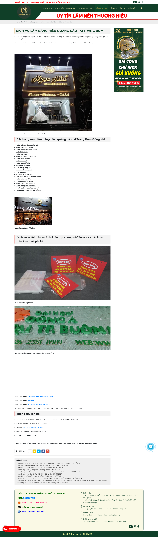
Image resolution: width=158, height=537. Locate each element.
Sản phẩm (71, 8)
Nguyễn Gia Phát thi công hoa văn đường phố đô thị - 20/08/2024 (42, 468)
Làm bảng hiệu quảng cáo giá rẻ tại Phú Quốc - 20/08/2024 (40, 476)
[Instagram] (135, 526)
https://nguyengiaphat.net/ (33, 427)
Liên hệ (131, 8)
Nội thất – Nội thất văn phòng (39, 404)
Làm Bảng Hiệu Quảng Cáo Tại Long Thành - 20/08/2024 (39, 470)
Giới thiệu (59, 8)
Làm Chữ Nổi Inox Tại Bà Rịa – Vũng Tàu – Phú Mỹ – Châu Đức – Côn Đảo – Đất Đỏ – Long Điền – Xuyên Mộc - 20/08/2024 (63, 480)
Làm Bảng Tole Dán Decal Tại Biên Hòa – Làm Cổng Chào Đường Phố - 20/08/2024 (49, 472)
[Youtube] (131, 526)
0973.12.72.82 (14, 529)
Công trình (101, 8)
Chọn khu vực (86, 8)
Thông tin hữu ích (117, 8)
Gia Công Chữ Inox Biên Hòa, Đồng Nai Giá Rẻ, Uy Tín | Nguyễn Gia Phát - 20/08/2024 (50, 478)
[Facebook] (138, 526)
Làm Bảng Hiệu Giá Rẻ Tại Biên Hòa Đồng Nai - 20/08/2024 (40, 474)
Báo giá (31, 400)
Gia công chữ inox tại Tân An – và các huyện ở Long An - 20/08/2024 (43, 483)
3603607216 (29, 498)
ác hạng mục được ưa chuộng (41, 396)
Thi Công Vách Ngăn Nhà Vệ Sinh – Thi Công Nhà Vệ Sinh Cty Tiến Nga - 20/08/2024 (49, 463)
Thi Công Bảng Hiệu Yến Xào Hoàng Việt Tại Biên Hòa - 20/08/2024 (43, 465)
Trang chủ (47, 8)
